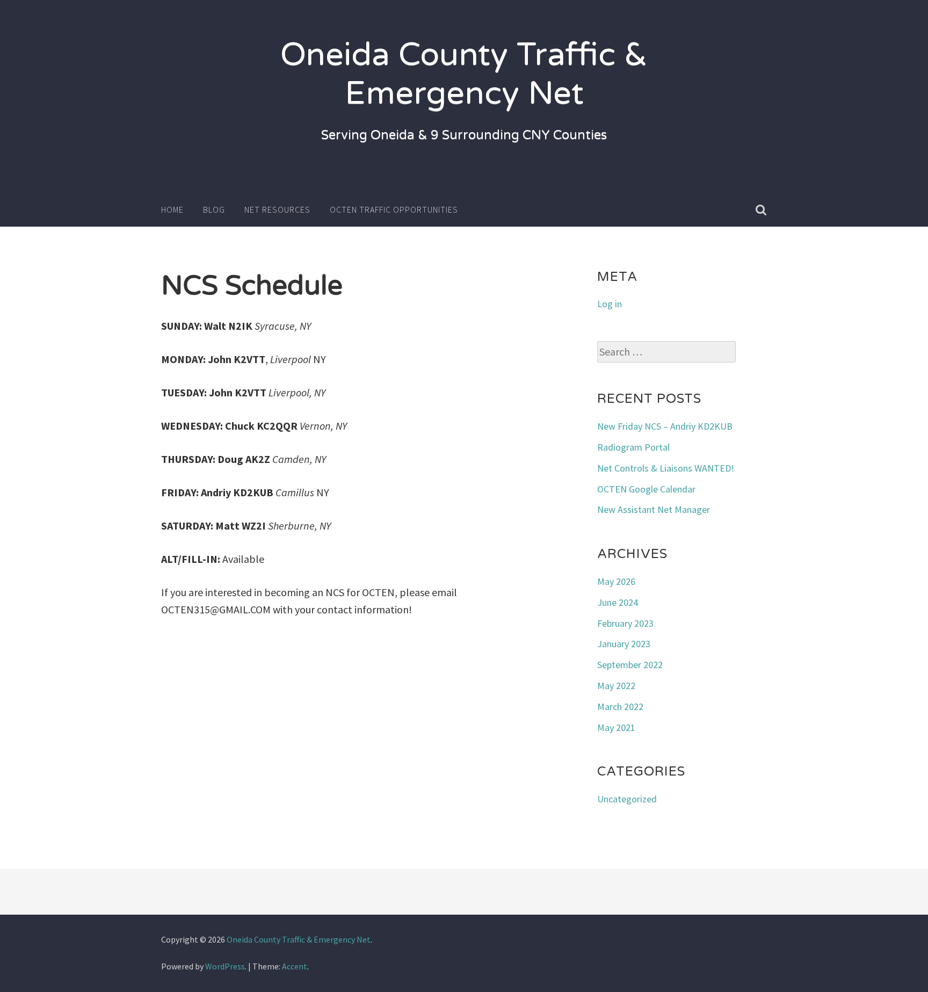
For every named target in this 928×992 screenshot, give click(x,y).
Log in (609, 304)
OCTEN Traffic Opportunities (394, 209)
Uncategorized (627, 799)
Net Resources (277, 209)
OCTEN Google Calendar (646, 489)
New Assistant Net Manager (653, 509)
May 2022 (616, 685)
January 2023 (623, 644)
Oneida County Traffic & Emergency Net (464, 74)
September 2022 (630, 664)
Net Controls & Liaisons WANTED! (665, 468)
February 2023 (625, 623)
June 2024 (617, 602)
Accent (294, 966)
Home (172, 209)
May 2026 (616, 581)
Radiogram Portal (633, 447)
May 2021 (616, 727)
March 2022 (620, 706)
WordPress (225, 966)
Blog (214, 209)
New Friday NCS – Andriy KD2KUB (665, 426)
